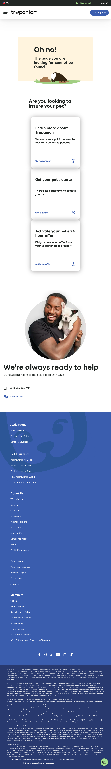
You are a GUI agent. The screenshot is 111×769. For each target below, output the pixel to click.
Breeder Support (18, 572)
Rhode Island (53, 722)
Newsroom (15, 516)
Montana (97, 720)
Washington (73, 722)
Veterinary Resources (20, 567)
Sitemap (14, 544)
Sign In (13, 601)
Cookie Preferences (19, 550)
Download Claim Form (20, 617)
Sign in (104, 2)
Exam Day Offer (17, 430)
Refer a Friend (17, 606)
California (36, 720)
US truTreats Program (20, 634)
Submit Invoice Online (20, 612)
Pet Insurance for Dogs (21, 460)
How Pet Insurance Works (22, 477)
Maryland (78, 720)
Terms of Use (16, 533)
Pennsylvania (41, 722)
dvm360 (55, 700)
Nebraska (10, 722)
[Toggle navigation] (5, 12)
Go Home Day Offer (19, 436)
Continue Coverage (19, 442)
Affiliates (14, 584)
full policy (68, 677)
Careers (14, 505)
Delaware (45, 720)
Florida (54, 720)
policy (29, 740)
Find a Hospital (17, 629)
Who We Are (16, 499)
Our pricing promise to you (65, 759)
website (97, 702)
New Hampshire (22, 722)
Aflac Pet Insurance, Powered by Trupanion (30, 640)
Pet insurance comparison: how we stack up (38, 763)
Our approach (43, 160)
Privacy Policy (16, 527)
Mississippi (87, 720)
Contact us (15, 510)
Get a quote (99, 12)
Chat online (16, 396)
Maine (70, 720)
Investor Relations (18, 522)
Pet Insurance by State (21, 471)
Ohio (32, 722)
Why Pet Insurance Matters (23, 482)
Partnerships (16, 578)
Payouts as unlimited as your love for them (38, 759)
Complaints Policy (18, 539)
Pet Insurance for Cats (20, 465)
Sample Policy (16, 623)
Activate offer (43, 264)
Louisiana (62, 720)
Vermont (63, 722)
